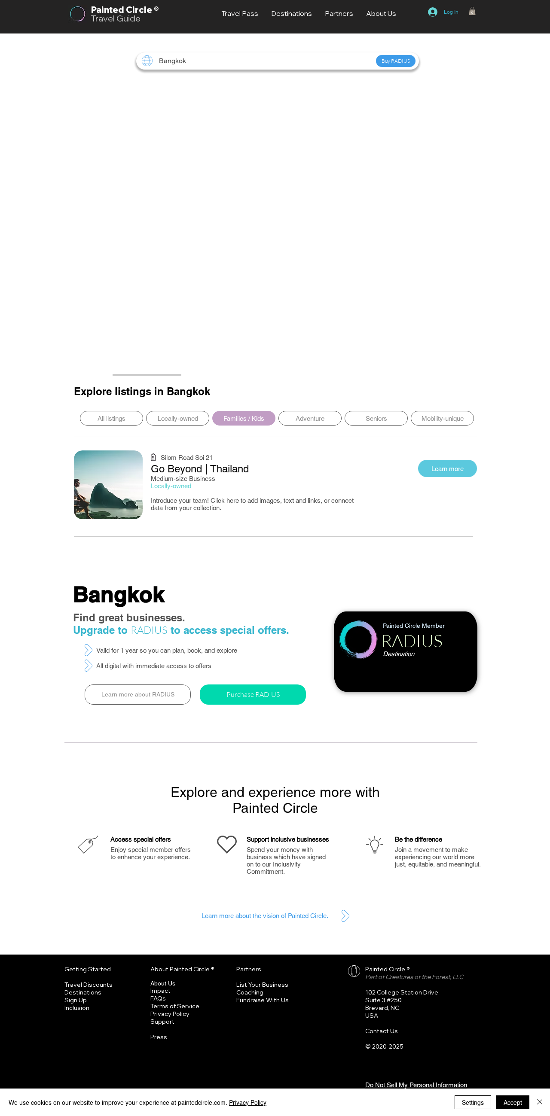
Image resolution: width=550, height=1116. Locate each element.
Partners (248, 969)
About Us (162, 983)
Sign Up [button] (75, 1000)
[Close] (540, 1102)
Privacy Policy (169, 1014)
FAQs (158, 998)
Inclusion (76, 1008)
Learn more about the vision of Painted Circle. (265, 915)
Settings (473, 1102)
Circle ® (142, 9)
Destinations (82, 992)
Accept (513, 1102)
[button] (472, 11)
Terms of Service (174, 1006)
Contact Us (381, 1031)
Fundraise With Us (262, 1000)
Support (162, 1021)
